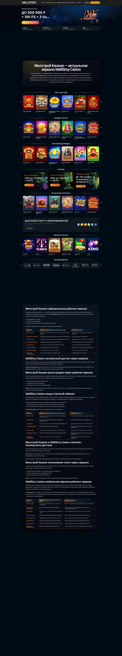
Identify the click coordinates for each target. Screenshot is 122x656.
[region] (61, 104)
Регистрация (49, 2)
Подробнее (29, 228)
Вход (54, 2)
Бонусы (79, 2)
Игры (43, 2)
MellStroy (29, 2)
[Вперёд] (101, 102)
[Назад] (21, 102)
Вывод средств (72, 2)
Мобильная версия (62, 2)
